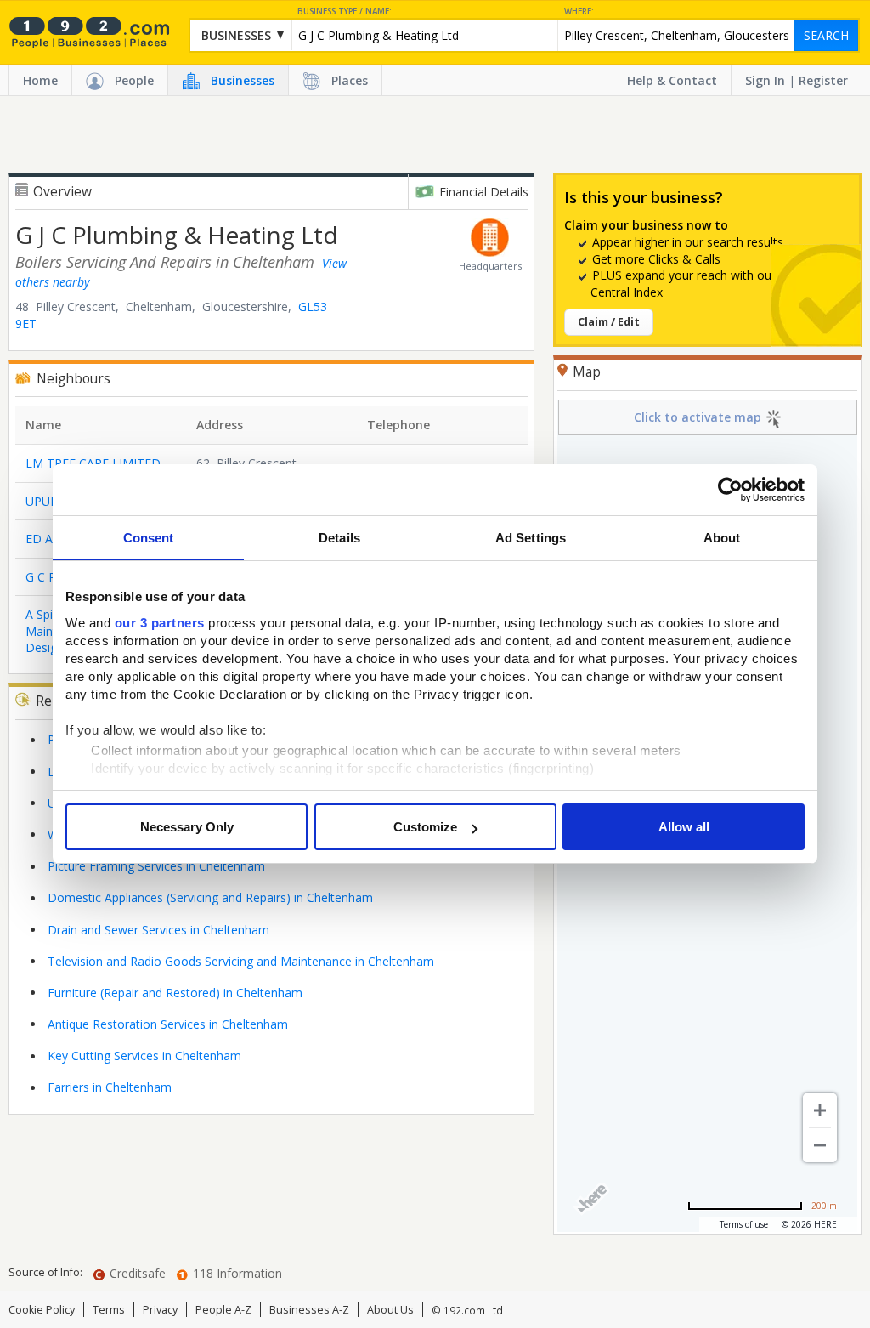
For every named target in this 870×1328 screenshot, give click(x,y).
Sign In (765, 80)
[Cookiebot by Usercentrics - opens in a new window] (730, 489)
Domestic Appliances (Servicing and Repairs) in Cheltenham (210, 897)
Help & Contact (672, 80)
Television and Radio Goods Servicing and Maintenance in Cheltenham (241, 961)
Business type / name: (344, 11)
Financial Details (483, 192)
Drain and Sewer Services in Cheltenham (158, 930)
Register (823, 80)
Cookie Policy (41, 1309)
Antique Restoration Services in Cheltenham (168, 1024)
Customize (425, 827)
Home (40, 80)
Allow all (683, 827)
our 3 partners (160, 623)
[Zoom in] (820, 1110)
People (134, 80)
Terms (109, 1309)
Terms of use (744, 1224)
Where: (579, 11)
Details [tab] (339, 538)
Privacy (160, 1309)
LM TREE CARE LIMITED (93, 463)
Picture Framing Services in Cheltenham (156, 866)
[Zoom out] (820, 1145)
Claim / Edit (609, 322)
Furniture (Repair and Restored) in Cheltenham (175, 993)
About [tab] (722, 538)
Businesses (242, 80)
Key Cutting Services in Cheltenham (144, 1055)
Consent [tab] (148, 538)
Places (349, 80)
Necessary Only (187, 827)
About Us (390, 1309)
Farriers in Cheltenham (110, 1087)
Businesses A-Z (309, 1309)
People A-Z (223, 1309)
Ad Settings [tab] (530, 538)
